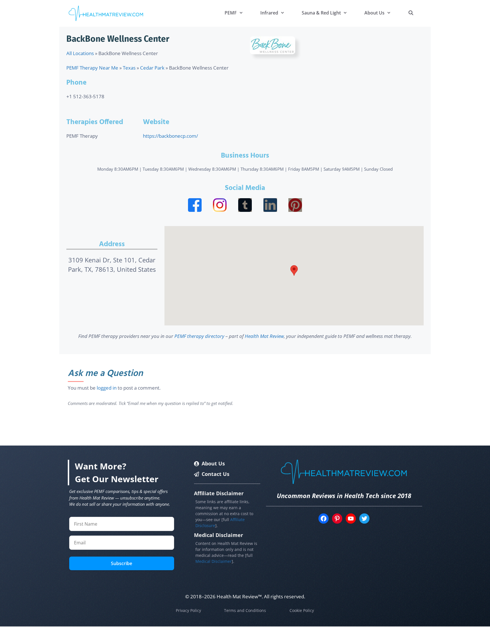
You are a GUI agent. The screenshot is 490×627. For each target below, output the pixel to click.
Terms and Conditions (245, 610)
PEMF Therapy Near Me (92, 67)
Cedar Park (152, 67)
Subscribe (121, 563)
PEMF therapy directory (199, 336)
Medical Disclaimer (213, 561)
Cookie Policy (302, 610)
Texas (129, 67)
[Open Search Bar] (410, 13)
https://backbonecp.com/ (170, 136)
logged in (107, 387)
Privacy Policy (188, 610)
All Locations (80, 53)
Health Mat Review (264, 336)
